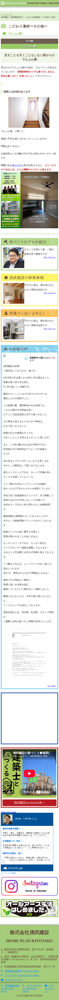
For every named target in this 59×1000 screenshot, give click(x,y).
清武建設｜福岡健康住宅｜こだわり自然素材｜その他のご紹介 (28, 17)
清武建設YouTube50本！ (29, 802)
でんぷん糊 (15, 33)
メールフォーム (13, 980)
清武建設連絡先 (21, 971)
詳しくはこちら (50, 257)
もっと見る (52, 686)
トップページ (7, 15)
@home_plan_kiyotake (8, 812)
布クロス (16, 165)
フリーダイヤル (21, 975)
